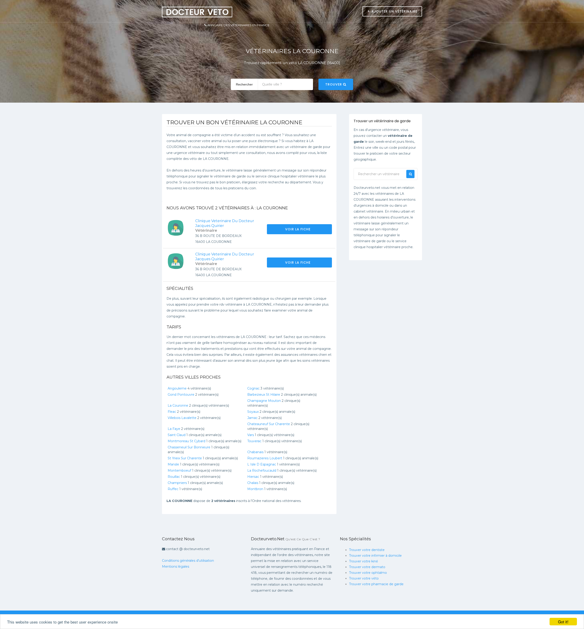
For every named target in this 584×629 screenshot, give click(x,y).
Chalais (252, 483)
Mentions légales (175, 566)
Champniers (177, 483)
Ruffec (173, 489)
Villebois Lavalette (182, 418)
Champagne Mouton (264, 401)
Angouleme (177, 388)
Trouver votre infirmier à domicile (375, 556)
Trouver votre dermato (367, 567)
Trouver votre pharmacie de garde (376, 584)
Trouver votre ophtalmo (368, 573)
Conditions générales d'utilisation (188, 561)
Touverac (254, 441)
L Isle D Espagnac (261, 464)
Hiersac (253, 477)
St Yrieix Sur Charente (185, 458)
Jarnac (252, 418)
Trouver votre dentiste (367, 550)
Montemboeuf (179, 470)
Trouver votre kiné (363, 561)
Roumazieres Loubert (264, 458)
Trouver (334, 84)
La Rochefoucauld (261, 470)
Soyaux (253, 412)
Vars (250, 435)
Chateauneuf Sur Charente (268, 424)
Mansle (173, 464)
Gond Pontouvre (181, 394)
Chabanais (255, 452)
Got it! (563, 621)
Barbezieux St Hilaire (263, 394)
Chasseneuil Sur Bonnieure (189, 447)
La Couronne (178, 405)
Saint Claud (176, 435)
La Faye (174, 429)
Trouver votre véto (364, 578)
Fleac (172, 412)
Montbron (255, 489)
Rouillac (174, 477)
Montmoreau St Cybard (186, 441)
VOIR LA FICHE (298, 229)
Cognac (253, 388)
